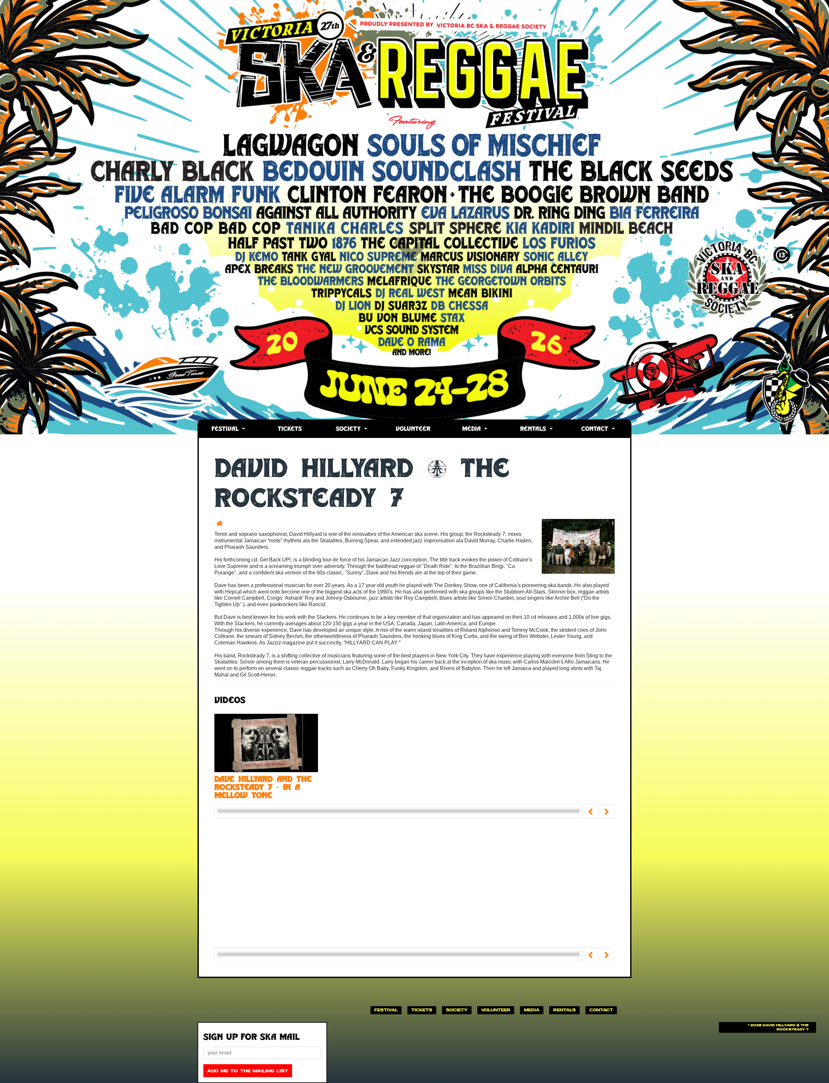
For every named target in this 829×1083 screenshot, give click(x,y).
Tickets (290, 429)
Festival (226, 429)
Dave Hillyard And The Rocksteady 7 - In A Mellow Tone (263, 788)
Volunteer (413, 429)
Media (472, 429)
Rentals (534, 429)
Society (349, 429)
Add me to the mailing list (247, 1071)
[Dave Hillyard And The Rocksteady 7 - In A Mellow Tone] (266, 742)
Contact (595, 429)
